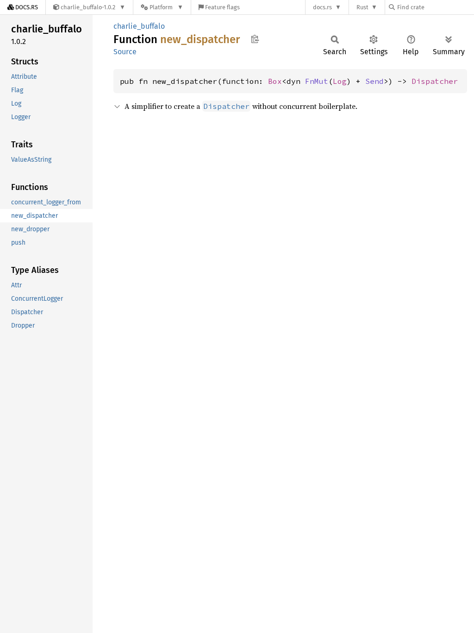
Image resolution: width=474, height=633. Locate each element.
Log (340, 81)
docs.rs (322, 7)
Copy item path (254, 39)
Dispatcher (435, 81)
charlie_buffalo (139, 26)
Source (125, 51)
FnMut (316, 81)
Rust (362, 7)
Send (374, 81)
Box (275, 81)
